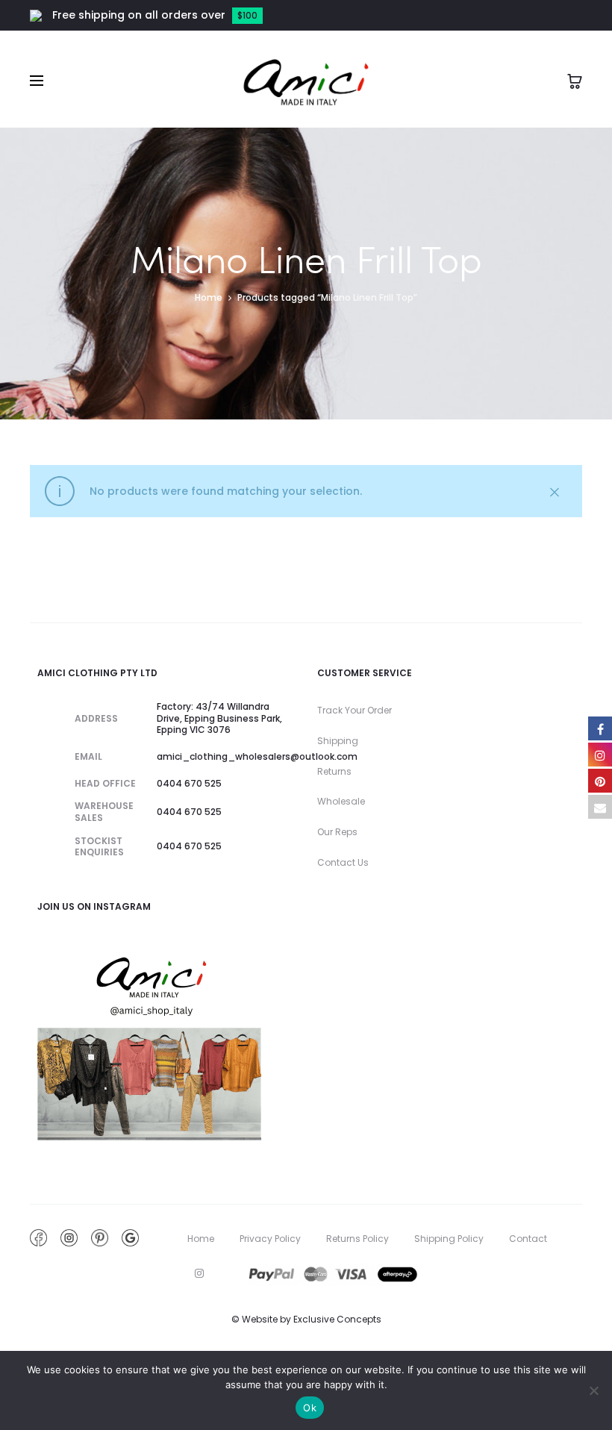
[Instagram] (199, 1273)
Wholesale (341, 801)
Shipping (337, 740)
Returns (334, 771)
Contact (528, 1238)
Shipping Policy (449, 1238)
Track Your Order (354, 710)
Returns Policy (357, 1238)
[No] (593, 1390)
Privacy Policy (270, 1238)
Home (208, 297)
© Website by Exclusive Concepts (306, 1319)
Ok (309, 1408)
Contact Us (343, 862)
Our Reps (337, 831)
